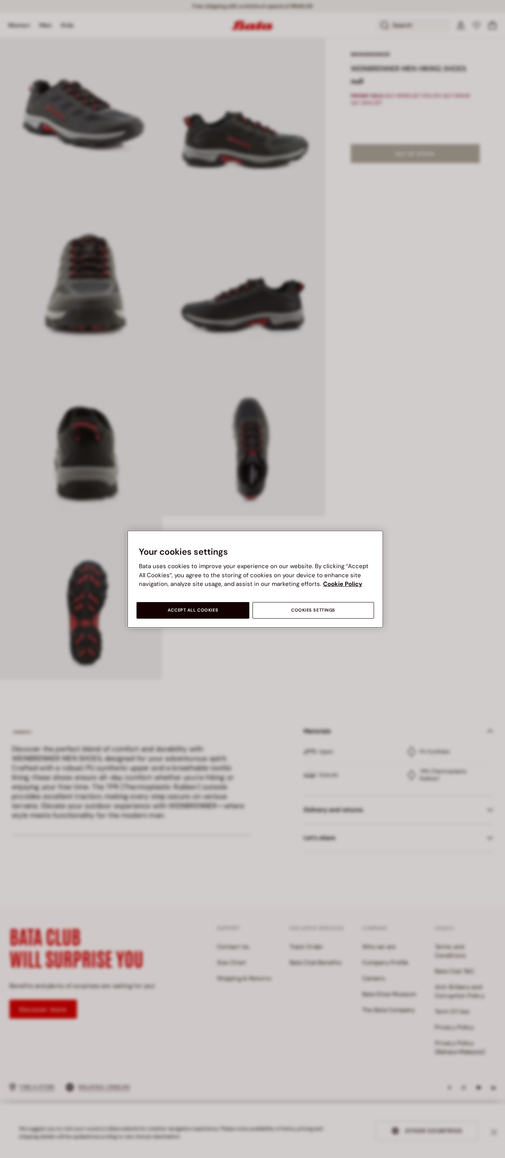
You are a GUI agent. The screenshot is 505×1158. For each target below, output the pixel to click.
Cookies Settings (313, 610)
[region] (255, 579)
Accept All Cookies (193, 610)
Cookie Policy (342, 584)
